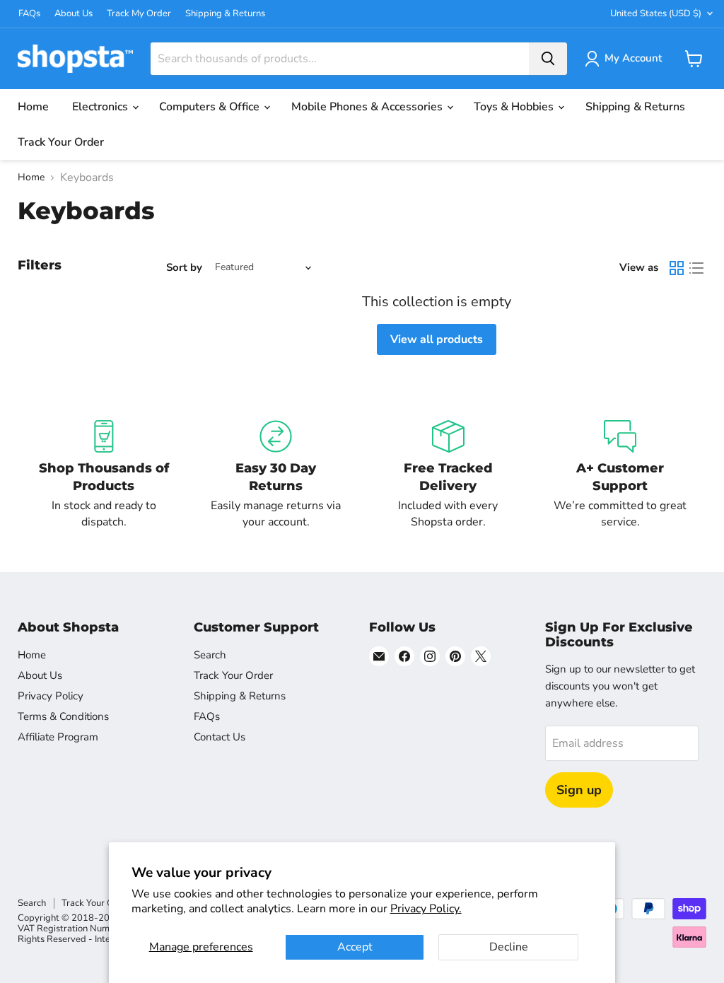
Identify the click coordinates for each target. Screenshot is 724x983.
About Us (73, 13)
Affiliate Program (58, 737)
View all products (436, 339)
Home (33, 107)
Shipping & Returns (225, 13)
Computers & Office (210, 107)
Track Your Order (61, 142)
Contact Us (219, 737)
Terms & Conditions (63, 716)
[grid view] (677, 268)
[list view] (696, 268)
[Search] (548, 58)
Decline (508, 947)
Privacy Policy (50, 696)
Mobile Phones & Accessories (368, 107)
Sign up (579, 789)
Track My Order (139, 13)
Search (210, 655)
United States (655, 13)
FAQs (29, 13)
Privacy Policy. (426, 909)
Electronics (101, 107)
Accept (355, 947)
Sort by (184, 268)
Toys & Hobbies (515, 107)
